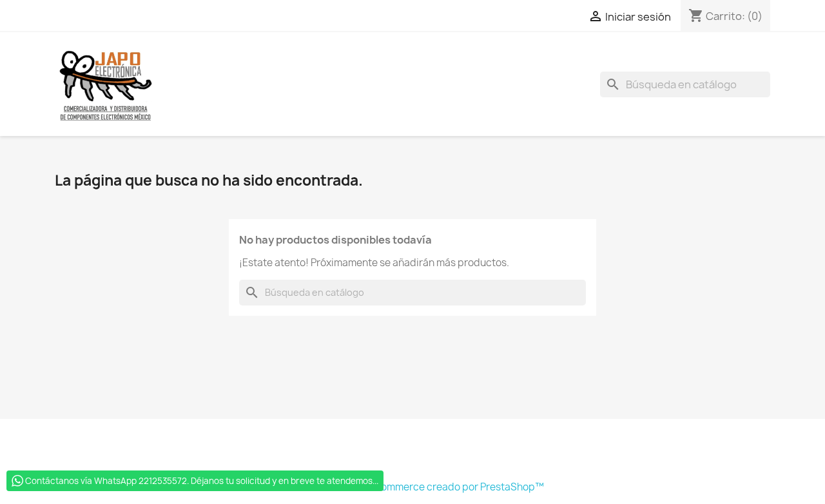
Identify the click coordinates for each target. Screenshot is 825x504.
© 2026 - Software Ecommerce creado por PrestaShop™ (412, 487)
